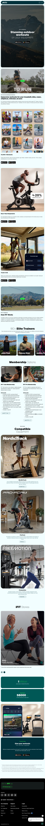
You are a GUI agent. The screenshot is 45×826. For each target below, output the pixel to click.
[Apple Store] (18, 42)
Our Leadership (4, 808)
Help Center (13, 806)
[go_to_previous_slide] (2, 672)
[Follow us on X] (12, 795)
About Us (3, 806)
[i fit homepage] (4, 2)
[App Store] (4, 162)
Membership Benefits (15, 808)
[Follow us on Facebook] (8, 795)
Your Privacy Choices (26, 813)
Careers (2, 810)
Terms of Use (24, 817)
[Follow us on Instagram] (15, 795)
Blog (2, 815)
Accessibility (24, 806)
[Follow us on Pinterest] (5, 795)
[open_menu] (42, 3)
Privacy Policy (25, 815)
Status (12, 810)
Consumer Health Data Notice (28, 808)
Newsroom (3, 813)
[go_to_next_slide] (4, 672)
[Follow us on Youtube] (2, 795)
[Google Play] (26, 42)
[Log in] (40, 3)
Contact (12, 813)
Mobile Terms (24, 810)
